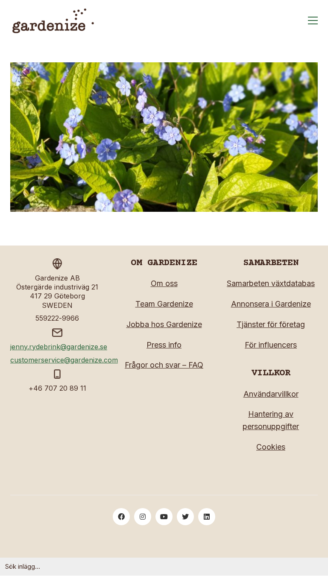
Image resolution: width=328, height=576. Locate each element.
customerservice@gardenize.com (64, 360)
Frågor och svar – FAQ (164, 364)
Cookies (270, 446)
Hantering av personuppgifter (271, 420)
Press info (164, 344)
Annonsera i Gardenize (271, 303)
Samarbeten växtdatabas (271, 283)
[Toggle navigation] (313, 20)
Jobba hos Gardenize (164, 324)
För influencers (271, 344)
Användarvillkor (271, 393)
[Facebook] (121, 516)
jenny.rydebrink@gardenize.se (58, 346)
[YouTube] (164, 516)
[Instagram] (142, 516)
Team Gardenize (164, 303)
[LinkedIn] (206, 516)
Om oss (164, 283)
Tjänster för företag (271, 324)
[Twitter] (185, 516)
